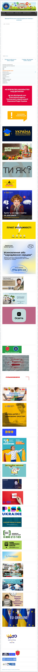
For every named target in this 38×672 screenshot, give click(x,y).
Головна (3, 12)
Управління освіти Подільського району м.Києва (9, 669)
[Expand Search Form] (36, 13)
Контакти (3, 14)
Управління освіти (10, 12)
